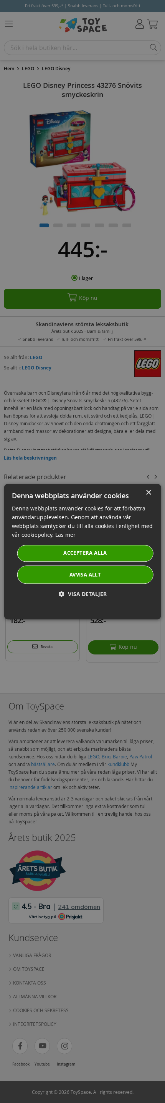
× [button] (148, 493)
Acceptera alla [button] (85, 553)
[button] (83, 594)
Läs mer (65, 534)
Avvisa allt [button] (85, 574)
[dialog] (82, 551)
